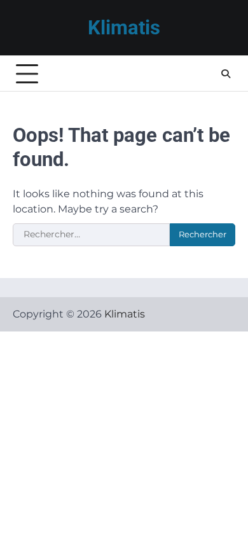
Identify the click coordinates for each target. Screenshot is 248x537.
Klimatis (124, 27)
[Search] (225, 73)
